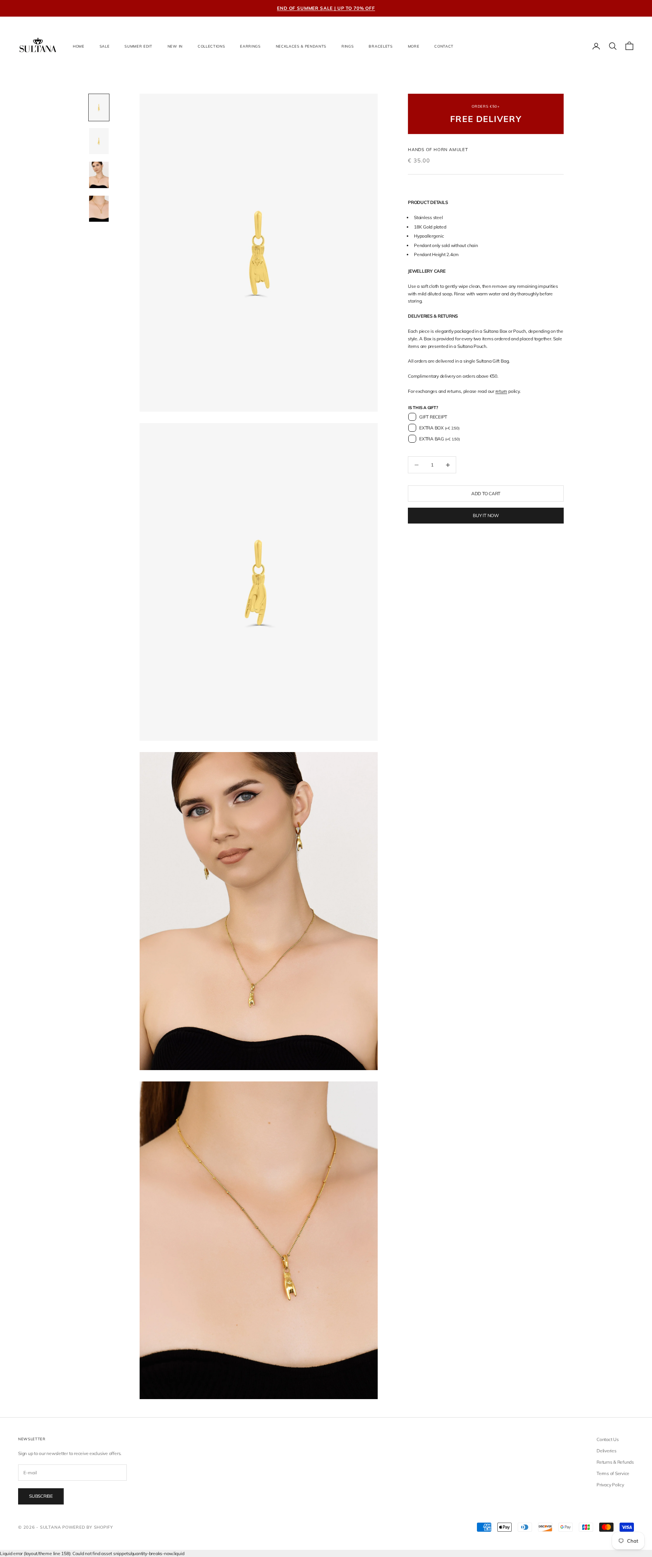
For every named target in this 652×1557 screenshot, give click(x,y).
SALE (105, 46)
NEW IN (175, 46)
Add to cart (485, 493)
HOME (79, 46)
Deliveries (607, 1451)
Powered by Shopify (87, 1527)
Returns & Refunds (615, 1462)
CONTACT (444, 46)
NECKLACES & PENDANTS (301, 46)
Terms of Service (613, 1473)
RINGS (347, 46)
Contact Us (608, 1439)
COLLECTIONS (211, 46)
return (501, 391)
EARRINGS (250, 46)
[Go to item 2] (98, 141)
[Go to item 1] (98, 107)
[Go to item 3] (98, 174)
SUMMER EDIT (138, 46)
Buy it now (486, 516)
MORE (414, 46)
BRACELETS (380, 46)
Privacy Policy (610, 1484)
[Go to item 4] (98, 208)
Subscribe (41, 1496)
